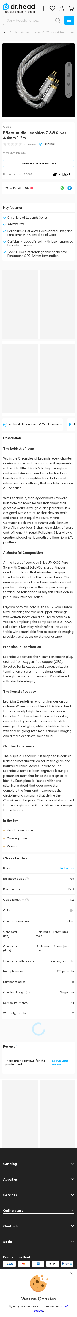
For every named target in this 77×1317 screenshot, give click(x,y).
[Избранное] (52, 8)
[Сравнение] (43, 8)
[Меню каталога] (69, 20)
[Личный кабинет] (61, 8)
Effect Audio (66, 868)
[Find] (57, 20)
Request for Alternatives (38, 163)
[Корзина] (71, 8)
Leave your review (60, 1062)
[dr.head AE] (19, 8)
